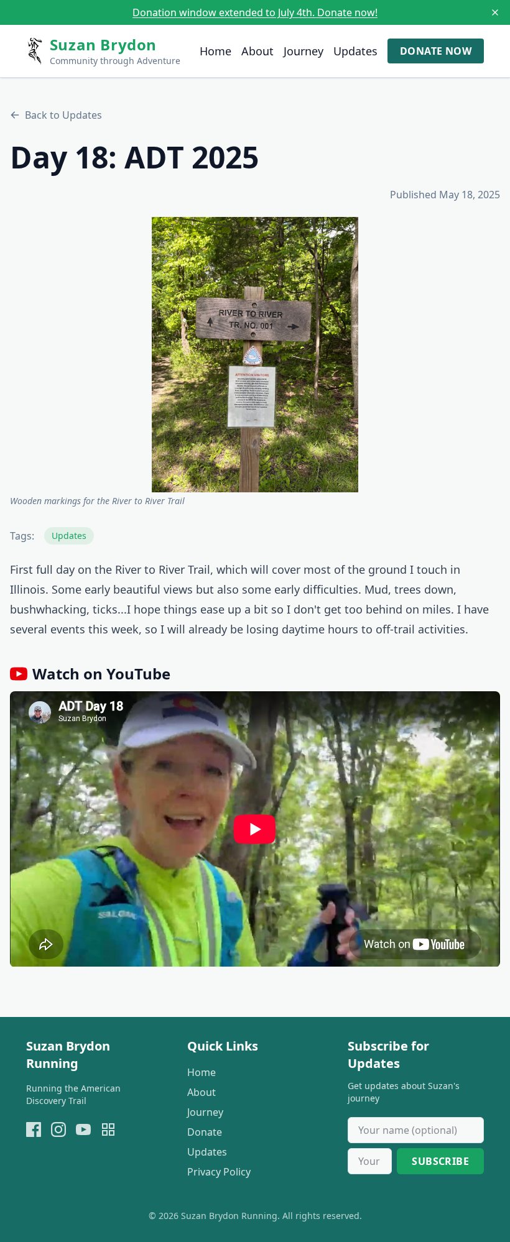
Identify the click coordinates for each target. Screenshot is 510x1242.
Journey (303, 51)
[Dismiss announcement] (495, 12)
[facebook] (33, 1129)
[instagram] (58, 1129)
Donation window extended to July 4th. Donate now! (255, 12)
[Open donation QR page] (108, 1129)
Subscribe (440, 1161)
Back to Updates (63, 115)
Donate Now (435, 51)
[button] (255, 354)
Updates (355, 51)
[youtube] (83, 1129)
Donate (204, 1132)
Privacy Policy (219, 1172)
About (257, 51)
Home (215, 51)
